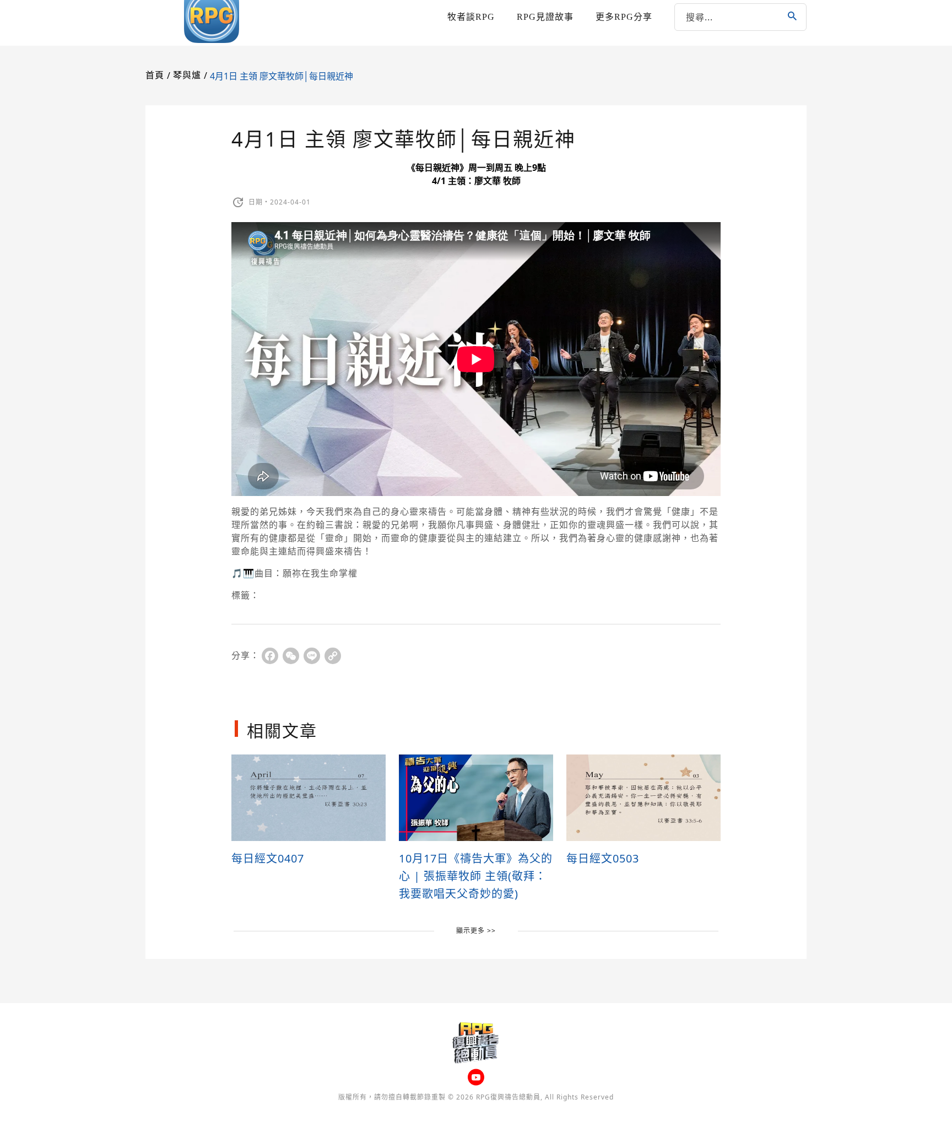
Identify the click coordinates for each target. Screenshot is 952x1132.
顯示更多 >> (476, 930)
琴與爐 (187, 75)
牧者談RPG (471, 16)
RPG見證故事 (545, 16)
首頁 (154, 75)
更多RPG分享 (624, 16)
